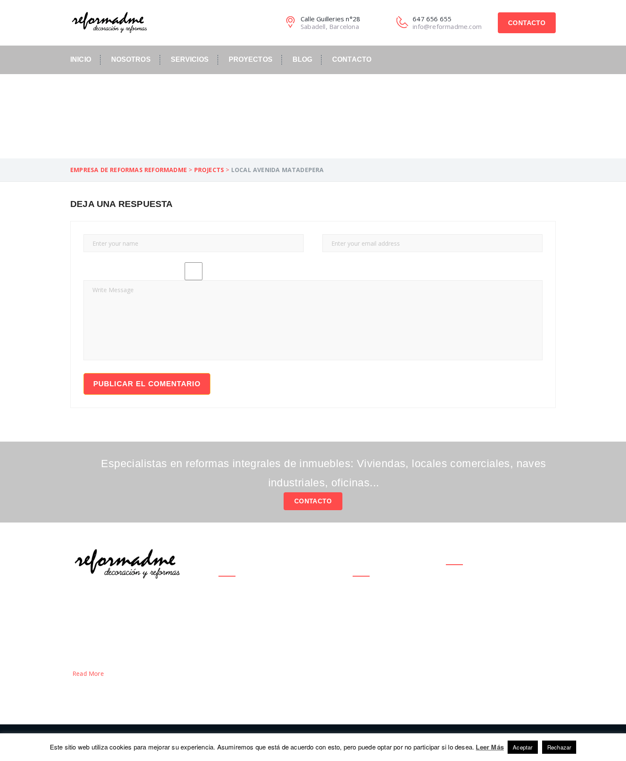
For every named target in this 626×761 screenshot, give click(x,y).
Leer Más (490, 747)
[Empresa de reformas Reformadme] (108, 21)
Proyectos (251, 59)
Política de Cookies (380, 608)
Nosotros (131, 59)
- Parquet (232, 644)
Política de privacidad (367, 595)
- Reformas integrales (250, 611)
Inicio (80, 59)
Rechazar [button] (559, 747)
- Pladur (229, 628)
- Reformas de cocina (249, 595)
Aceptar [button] (522, 747)
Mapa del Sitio (373, 616)
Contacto (527, 22)
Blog (303, 59)
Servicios (190, 59)
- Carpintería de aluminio (253, 661)
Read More (89, 673)
